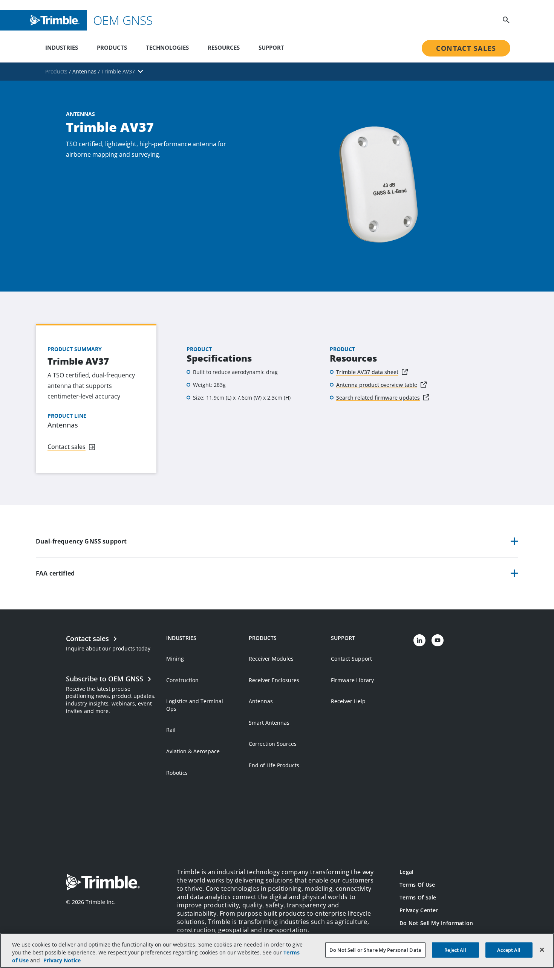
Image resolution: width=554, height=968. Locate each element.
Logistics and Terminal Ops (194, 705)
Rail (171, 729)
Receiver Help (348, 701)
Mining (175, 658)
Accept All (508, 949)
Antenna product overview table (376, 384)
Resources (224, 47)
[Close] (542, 949)
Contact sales (66, 447)
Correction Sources (273, 743)
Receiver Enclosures (274, 680)
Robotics (177, 772)
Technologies (167, 47)
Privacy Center (418, 910)
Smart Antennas (269, 722)
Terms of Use (417, 884)
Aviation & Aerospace (193, 751)
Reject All (455, 949)
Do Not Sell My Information (436, 923)
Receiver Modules (271, 658)
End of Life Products (274, 765)
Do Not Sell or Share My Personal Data (375, 949)
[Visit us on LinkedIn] (419, 640)
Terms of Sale (417, 897)
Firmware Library (352, 680)
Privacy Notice (62, 960)
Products (112, 47)
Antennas (261, 701)
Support (271, 47)
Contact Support (351, 658)
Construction (182, 680)
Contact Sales (466, 48)
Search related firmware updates (378, 397)
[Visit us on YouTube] (438, 640)
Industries (61, 47)
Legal (406, 871)
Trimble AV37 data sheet (367, 372)
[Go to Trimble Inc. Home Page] (103, 883)
